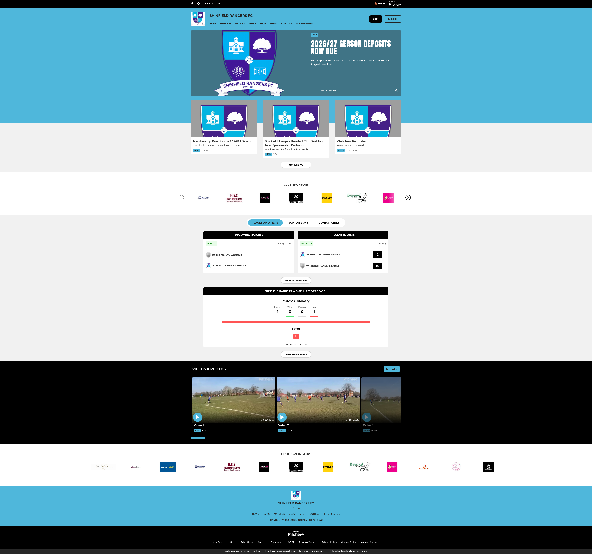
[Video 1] (233, 400)
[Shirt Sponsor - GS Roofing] (424, 467)
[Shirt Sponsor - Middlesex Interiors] (203, 198)
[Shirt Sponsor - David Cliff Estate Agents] (265, 198)
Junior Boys (298, 222)
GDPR (291, 542)
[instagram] (198, 4)
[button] (213, 24)
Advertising (247, 542)
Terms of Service (308, 542)
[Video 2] (318, 400)
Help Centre (218, 542)
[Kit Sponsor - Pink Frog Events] (456, 467)
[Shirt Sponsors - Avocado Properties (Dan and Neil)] (392, 467)
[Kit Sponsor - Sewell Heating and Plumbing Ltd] (488, 467)
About (233, 542)
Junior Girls (329, 222)
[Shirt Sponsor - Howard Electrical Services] (234, 198)
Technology (277, 542)
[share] (396, 90)
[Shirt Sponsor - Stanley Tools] (326, 198)
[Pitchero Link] (395, 5)
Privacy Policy (329, 542)
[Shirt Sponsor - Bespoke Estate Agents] (296, 198)
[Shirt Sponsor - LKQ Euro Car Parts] (167, 467)
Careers (262, 542)
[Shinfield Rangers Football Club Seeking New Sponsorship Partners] (296, 118)
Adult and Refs (265, 222)
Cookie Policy (348, 542)
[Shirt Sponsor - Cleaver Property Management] (103, 467)
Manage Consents (370, 542)
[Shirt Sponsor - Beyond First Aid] (357, 198)
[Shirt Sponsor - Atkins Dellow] (135, 467)
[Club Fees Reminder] (368, 118)
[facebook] (192, 4)
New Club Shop (212, 4)
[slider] (198, 438)
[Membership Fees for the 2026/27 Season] (224, 118)
